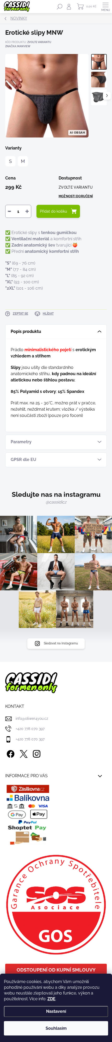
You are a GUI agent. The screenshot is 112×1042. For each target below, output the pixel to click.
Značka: (17, 46)
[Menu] (105, 6)
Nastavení (56, 1011)
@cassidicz (56, 502)
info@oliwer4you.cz (32, 718)
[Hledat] (60, 6)
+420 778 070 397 (30, 729)
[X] (22, 753)
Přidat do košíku (53, 211)
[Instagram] (35, 753)
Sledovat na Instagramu (61, 643)
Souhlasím (56, 1028)
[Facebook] (9, 753)
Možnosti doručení (76, 196)
